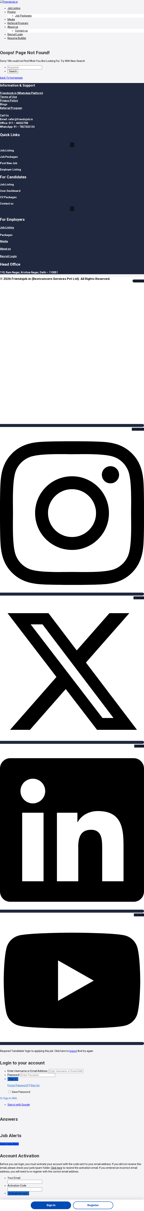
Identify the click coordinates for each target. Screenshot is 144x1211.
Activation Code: (17, 1185)
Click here (56, 1167)
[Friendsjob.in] (9, 1)
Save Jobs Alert (9, 1143)
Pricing (12, 11)
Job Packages (23, 15)
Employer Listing (10, 169)
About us (13, 26)
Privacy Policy (9, 100)
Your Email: (14, 1177)
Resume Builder (17, 38)
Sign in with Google (19, 1104)
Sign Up (35, 1085)
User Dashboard (10, 191)
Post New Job (8, 163)
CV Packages (8, 197)
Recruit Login (15, 34)
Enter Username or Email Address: (28, 1070)
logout (73, 1050)
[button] (72, 145)
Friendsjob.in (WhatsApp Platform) (21, 93)
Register (93, 1205)
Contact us (21, 30)
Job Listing (14, 8)
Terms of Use (8, 96)
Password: (14, 1074)
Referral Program (18, 23)
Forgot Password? (18, 1085)
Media (11, 19)
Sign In (51, 1205)
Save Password (21, 1091)
